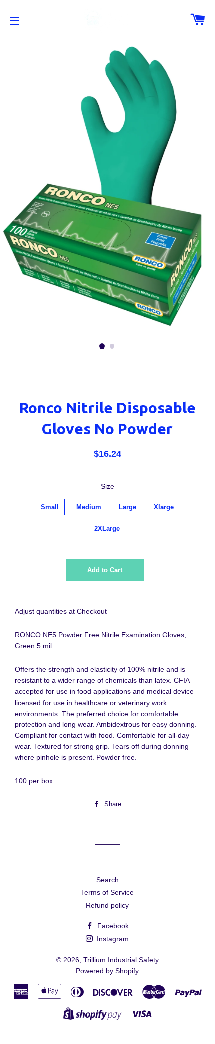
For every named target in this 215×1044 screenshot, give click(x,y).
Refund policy (107, 905)
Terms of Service (107, 892)
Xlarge (164, 507)
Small (50, 507)
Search (107, 880)
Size (107, 486)
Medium (89, 507)
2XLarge (107, 528)
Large (127, 507)
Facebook (112, 926)
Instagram (112, 939)
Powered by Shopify (107, 971)
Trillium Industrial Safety (121, 960)
